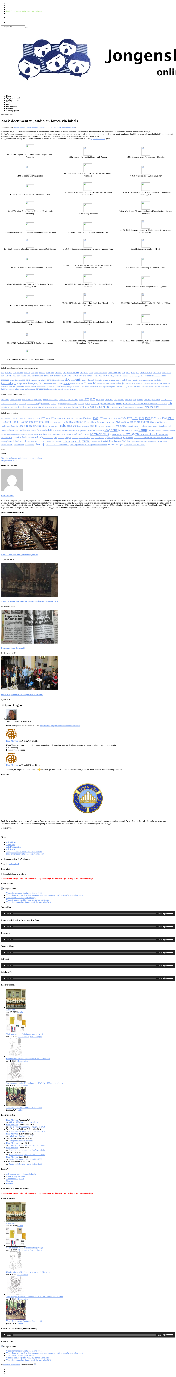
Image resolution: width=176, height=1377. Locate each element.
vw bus (54, 445)
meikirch (33, 387)
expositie (117, 380)
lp (134, 383)
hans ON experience (11, 1365)
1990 (46, 375)
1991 (52, 376)
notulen (60, 386)
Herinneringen (36, 1036)
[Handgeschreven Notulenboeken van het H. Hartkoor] (16, 1056)
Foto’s (8, 104)
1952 (43, 373)
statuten (22, 389)
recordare (145, 387)
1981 (3, 376)
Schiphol (104, 441)
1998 (75, 375)
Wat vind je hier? (13, 98)
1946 (21, 373)
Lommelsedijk (129, 383)
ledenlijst (120, 383)
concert (13, 380)
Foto (59, 127)
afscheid (125, 376)
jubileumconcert (50, 383)
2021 (80, 422)
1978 (159, 373)
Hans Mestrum (19, 127)
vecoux (50, 389)
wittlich (55, 389)
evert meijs (110, 380)
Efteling (4, 430)
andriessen (169, 400)
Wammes (65, 444)
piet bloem (107, 387)
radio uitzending (135, 387)
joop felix (38, 383)
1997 (70, 375)
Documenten (11, 106)
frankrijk (124, 380)
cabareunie (81, 426)
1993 (59, 376)
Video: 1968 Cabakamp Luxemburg (21, 897)
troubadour (19, 444)
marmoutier (4, 387)
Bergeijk (14, 426)
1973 (137, 373)
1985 (24, 376)
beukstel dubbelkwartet (8, 403)
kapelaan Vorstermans (76, 383)
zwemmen (128, 445)
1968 (114, 372)
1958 (69, 373)
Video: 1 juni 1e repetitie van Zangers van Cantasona (27, 900)
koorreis (105, 383)
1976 (150, 373)
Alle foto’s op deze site (15, 1176)
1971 (128, 372)
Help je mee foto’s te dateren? (21, 1136)
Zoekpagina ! (13, 864)
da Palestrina (46, 404)
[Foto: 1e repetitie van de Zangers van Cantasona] (29, 689)
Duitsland (83, 380)
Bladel (22, 425)
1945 (18, 373)
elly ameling (98, 380)
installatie (157, 380)
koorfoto (99, 383)
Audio (41, 127)
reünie (157, 386)
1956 (60, 372)
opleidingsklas (69, 387)
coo (113, 426)
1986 (29, 376)
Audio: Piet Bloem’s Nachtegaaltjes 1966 (25, 1159)
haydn (67, 404)
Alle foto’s (10, 9)
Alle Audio (10, 5)
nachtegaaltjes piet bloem (25, 407)
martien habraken (16, 386)
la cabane (67, 434)
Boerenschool (157, 376)
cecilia (93, 425)
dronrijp (157, 426)
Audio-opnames (12, 100)
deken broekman (59, 380)
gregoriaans (142, 380)
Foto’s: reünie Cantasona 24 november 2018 (27, 1127)
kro (118, 403)
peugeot (3, 441)
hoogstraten (149, 380)
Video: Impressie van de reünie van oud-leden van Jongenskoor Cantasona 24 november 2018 (44, 895)
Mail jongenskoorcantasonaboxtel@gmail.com (25, 13)
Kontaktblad (90, 383)
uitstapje (40, 444)
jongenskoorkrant (25, 383)
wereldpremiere (139, 407)
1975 (146, 373)
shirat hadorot (165, 386)
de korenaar (49, 380)
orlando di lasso (43, 407)
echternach (90, 380)
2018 (99, 376)
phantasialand (12, 441)
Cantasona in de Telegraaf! (13, 648)
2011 (95, 376)
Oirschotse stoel (84, 438)
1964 (96, 372)
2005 (84, 376)
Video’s (9, 102)
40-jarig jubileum (114, 376)
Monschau (61, 438)
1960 (77, 372)
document (72, 379)
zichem (104, 445)
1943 (10, 372)
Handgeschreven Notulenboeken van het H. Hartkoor (28, 1059)
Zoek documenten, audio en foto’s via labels (24, 11)
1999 (80, 376)
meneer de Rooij (41, 386)
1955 (57, 373)
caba (164, 376)
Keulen (30, 434)
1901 (2, 372)
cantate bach (22, 403)
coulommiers (130, 426)
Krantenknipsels (68, 127)
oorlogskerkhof (95, 438)
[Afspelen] (4, 913)
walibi (59, 445)
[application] (88, 913)
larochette (112, 383)
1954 (52, 373)
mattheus (27, 386)
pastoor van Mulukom (91, 387)
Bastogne (163, 422)
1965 (100, 372)
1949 (32, 373)
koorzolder (56, 434)
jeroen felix (100, 430)
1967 (110, 372)
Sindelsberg (4, 389)
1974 (142, 372)
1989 (41, 376)
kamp (67, 383)
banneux (155, 422)
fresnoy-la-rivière (133, 380)
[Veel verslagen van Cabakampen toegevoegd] (16, 1032)
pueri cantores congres (120, 386)
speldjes (135, 441)
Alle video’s (11, 3)
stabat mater (130, 407)
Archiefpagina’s (12, 110)
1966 (105, 372)
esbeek (105, 380)
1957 (64, 373)
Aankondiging (32, 127)
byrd (16, 403)
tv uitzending (42, 389)
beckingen (137, 376)
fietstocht (33, 430)
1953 (48, 373)
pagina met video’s (97, 139)
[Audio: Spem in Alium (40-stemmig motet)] (29, 549)
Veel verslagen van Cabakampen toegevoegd (24, 1034)
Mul (12, 407)
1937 (6, 373)
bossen (57, 426)
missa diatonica (5, 407)
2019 (105, 376)
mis (48, 386)
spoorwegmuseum (154, 441)
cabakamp (5, 380)
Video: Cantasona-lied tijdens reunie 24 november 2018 (28, 902)
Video (20, 1110)
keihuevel (24, 434)
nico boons (75, 438)
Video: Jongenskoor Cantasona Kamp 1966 (24, 893)
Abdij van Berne (122, 422)
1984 (19, 375)
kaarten (60, 383)
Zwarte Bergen (115, 444)
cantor (87, 426)
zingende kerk (62, 389)
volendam (49, 445)
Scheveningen (95, 441)
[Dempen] (164, 913)
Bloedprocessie (147, 376)
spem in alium (14, 389)
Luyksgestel (146, 383)
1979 (164, 373)
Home (8, 96)
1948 (28, 373)
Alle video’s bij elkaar (15, 1179)
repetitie (151, 386)
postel (32, 441)
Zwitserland (71, 389)
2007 (88, 376)
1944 (14, 373)
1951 (40, 373)
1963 (91, 372)
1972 (133, 372)
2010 (91, 376)
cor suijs (26, 380)
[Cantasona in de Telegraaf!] (29, 643)
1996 (64, 376)
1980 (168, 373)
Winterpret (90, 444)
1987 (33, 376)
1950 (36, 373)
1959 (73, 373)
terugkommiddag (7, 445)
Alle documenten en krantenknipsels (21, 1174)
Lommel (85, 434)
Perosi (101, 386)
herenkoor (71, 430)
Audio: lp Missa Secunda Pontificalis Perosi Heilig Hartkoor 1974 (29, 601)
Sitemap (9, 1181)
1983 (13, 375)
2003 (153, 400)
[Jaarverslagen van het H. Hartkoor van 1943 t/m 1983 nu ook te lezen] (16, 1081)
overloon (129, 438)
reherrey (67, 441)
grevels (65, 430)
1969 (119, 373)
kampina (152, 430)
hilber (71, 403)
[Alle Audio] (16, 1007)
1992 (56, 376)
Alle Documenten (13, 7)
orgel (122, 437)
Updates (9, 108)
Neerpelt (52, 386)
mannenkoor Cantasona (160, 383)
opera (102, 438)
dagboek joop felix (37, 380)
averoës (131, 376)
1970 (123, 373)
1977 (155, 372)
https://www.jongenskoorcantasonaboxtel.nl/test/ (60, 726)
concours (19, 380)
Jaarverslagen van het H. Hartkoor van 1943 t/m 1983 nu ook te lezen (34, 1083)
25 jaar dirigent (90, 422)
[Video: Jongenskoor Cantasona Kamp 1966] (16, 1105)
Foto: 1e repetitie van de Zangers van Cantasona (22, 694)
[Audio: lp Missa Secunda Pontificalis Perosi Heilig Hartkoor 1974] (29, 596)
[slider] (170, 913)
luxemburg (139, 383)
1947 (25, 372)
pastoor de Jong (79, 386)
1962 (86, 372)
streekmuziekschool (31, 389)
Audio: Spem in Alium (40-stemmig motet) (19, 555)
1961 (81, 373)
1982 (8, 375)
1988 (37, 376)
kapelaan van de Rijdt (162, 430)
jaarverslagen (8, 383)
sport (165, 441)
